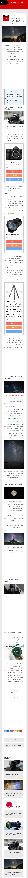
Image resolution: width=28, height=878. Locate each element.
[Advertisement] (14, 77)
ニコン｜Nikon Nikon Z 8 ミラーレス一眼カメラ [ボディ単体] (13, 165)
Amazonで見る (14, 175)
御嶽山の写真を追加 (14, 740)
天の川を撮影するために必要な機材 (13, 94)
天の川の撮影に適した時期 (11, 100)
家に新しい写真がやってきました (13, 745)
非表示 (15, 91)
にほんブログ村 (14, 698)
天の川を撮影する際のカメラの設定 (13, 102)
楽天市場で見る (14, 171)
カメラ (13, 15)
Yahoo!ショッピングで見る (14, 179)
